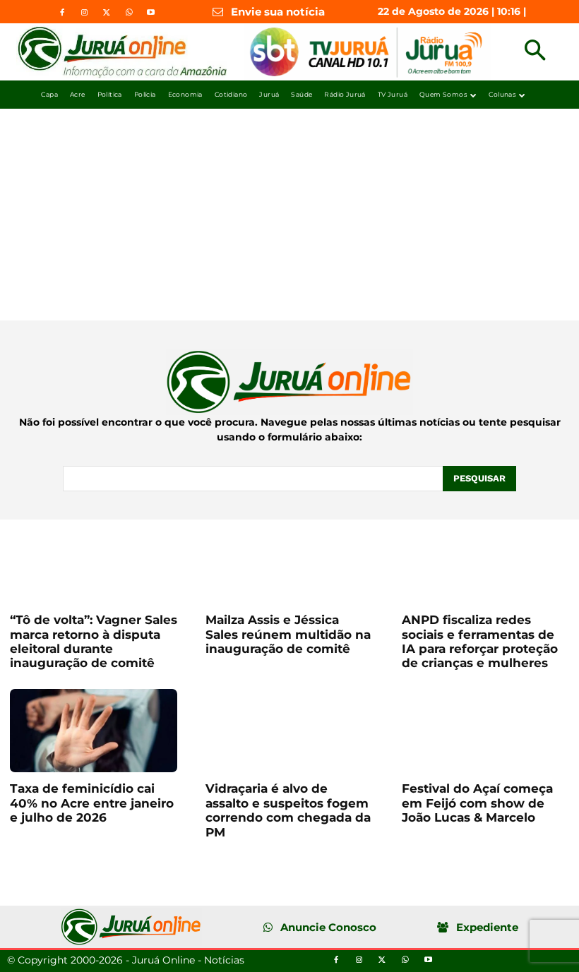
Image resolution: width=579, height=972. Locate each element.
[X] (106, 13)
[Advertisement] (289, 214)
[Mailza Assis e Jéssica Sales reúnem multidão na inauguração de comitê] (289, 562)
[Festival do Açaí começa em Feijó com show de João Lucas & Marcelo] (485, 731)
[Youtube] (150, 13)
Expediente (487, 927)
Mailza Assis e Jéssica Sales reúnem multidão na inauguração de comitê (288, 634)
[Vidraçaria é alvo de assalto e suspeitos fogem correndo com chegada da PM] (289, 731)
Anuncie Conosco (328, 927)
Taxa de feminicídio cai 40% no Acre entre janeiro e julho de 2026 (92, 802)
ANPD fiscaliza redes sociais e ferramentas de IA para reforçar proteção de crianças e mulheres (480, 641)
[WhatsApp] (128, 13)
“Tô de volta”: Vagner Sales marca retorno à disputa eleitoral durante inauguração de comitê (93, 641)
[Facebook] (62, 13)
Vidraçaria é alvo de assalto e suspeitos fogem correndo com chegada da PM (288, 810)
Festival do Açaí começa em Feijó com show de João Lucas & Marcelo (477, 802)
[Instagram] (84, 13)
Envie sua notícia (278, 11)
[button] (535, 52)
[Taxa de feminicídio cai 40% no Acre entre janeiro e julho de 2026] (93, 731)
